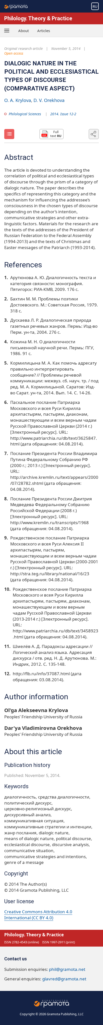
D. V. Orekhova (49, 100)
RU (95, 6)
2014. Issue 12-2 (63, 113)
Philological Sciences (25, 113)
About (23, 30)
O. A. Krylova (17, 100)
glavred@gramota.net (64, 979)
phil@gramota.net (67, 969)
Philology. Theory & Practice (38, 18)
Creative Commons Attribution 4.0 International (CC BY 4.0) (38, 915)
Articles (43, 30)
